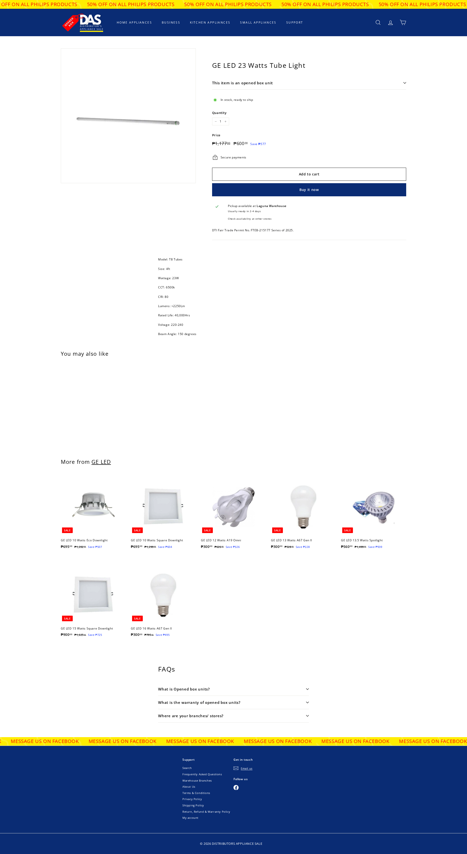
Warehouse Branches (197, 780)
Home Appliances (134, 22)
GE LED (101, 462)
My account (190, 817)
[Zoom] (128, 116)
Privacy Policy (192, 799)
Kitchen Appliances (210, 22)
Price (216, 135)
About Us (188, 786)
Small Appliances (258, 22)
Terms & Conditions (196, 793)
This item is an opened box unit (242, 82)
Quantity (219, 113)
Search (187, 768)
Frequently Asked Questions (202, 774)
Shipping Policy (193, 805)
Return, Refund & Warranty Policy (206, 811)
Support (294, 22)
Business (171, 22)
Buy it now (309, 189)
